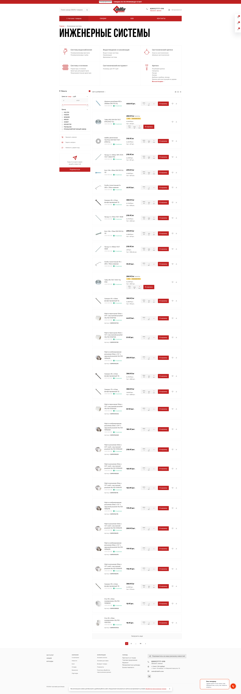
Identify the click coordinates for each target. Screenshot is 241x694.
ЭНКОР (66, 122)
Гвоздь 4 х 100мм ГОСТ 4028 (112, 248)
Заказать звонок (155, 10)
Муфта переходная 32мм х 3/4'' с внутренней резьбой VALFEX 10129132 (113, 316)
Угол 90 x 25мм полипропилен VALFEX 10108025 (112, 601)
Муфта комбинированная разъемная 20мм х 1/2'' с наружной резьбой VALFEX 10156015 (113, 546)
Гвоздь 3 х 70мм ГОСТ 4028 (113, 217)
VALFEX (66, 112)
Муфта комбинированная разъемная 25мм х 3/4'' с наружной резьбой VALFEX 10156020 (113, 427)
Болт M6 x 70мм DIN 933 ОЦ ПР (113, 232)
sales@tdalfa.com (157, 671)
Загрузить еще (137, 636)
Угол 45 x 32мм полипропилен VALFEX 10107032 (112, 620)
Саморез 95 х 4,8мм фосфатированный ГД (111, 300)
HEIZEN (66, 115)
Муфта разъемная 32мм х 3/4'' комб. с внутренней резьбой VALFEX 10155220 (113, 447)
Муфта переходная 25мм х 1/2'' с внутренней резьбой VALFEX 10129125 (113, 335)
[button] (238, 17)
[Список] (178, 91)
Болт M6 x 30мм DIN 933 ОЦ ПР (113, 171)
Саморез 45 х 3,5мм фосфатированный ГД (111, 201)
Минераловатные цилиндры (131, 665)
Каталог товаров (74, 18)
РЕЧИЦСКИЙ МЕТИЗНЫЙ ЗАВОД (75, 129)
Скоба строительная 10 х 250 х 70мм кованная (112, 263)
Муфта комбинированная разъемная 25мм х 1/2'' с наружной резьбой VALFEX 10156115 (113, 506)
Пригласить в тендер (129, 658)
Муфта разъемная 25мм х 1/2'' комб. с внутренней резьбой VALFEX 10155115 (113, 485)
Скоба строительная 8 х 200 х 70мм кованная (112, 186)
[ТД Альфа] (120, 9)
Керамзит (125, 662)
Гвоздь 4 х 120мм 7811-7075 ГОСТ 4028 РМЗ (113, 156)
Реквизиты (100, 667)
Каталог (50, 655)
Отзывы (74, 667)
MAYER (66, 119)
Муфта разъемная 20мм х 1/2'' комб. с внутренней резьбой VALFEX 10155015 (113, 566)
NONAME (67, 117)
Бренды (50, 661)
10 (140, 643)
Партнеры (75, 673)
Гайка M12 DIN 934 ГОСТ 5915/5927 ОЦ (112, 121)
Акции (49, 658)
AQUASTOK (67, 124)
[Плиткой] (175, 91)
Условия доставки (102, 660)
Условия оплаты (102, 657)
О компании (75, 657)
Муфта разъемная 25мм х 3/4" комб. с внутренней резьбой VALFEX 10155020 (113, 466)
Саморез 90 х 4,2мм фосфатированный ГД (111, 585)
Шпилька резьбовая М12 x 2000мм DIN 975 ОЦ (113, 102)
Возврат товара (102, 664)
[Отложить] (172, 103)
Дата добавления (98, 92)
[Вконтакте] (149, 676)
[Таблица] (180, 91)
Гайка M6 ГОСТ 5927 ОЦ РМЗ (112, 281)
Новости (74, 660)
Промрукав (67, 127)
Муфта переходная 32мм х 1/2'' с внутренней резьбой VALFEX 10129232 (113, 406)
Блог (73, 664)
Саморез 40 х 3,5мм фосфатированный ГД (111, 375)
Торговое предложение (129, 660)
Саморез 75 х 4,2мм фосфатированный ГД (111, 390)
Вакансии (75, 670)
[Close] (169, 689)
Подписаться (75, 169)
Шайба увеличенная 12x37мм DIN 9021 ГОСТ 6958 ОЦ (112, 140)
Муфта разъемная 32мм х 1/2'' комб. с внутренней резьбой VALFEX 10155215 (113, 526)
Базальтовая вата (128, 667)
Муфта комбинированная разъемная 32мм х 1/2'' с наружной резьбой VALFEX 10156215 (113, 355)
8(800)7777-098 (157, 9)
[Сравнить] (176, 103)
